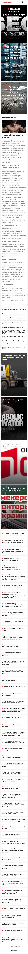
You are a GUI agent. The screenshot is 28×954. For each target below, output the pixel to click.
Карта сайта (14, 950)
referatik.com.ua (6, 2)
